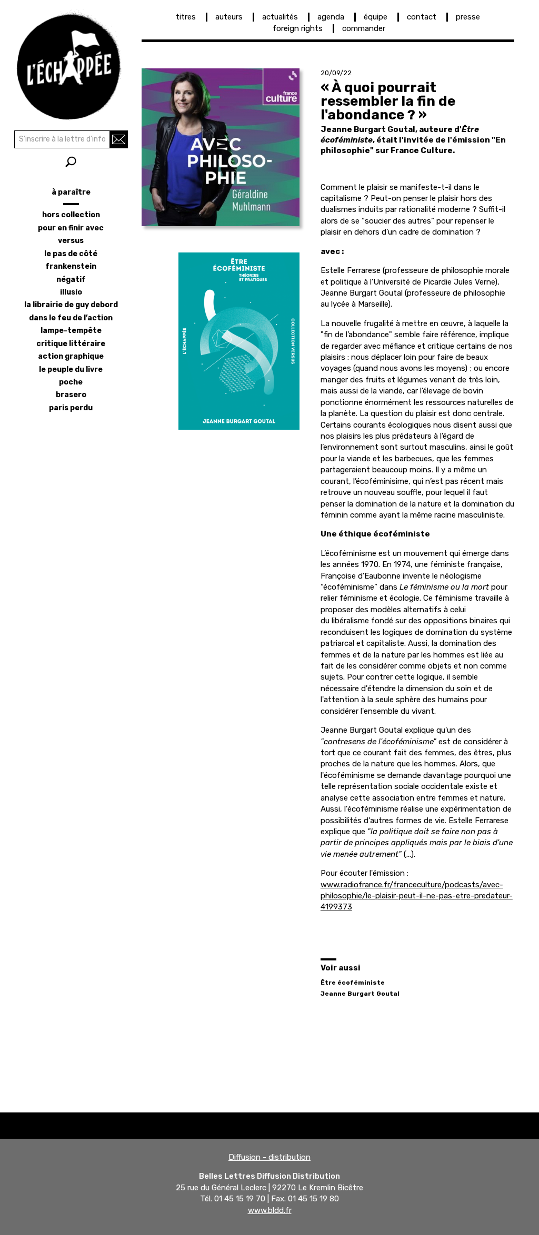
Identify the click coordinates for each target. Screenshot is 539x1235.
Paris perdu (71, 407)
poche (71, 382)
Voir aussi (341, 968)
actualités (280, 17)
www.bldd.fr (270, 1210)
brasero (71, 394)
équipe (375, 17)
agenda (330, 17)
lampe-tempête (71, 330)
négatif (71, 279)
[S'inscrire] (118, 139)
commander (363, 28)
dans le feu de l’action (71, 317)
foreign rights (298, 28)
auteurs (229, 17)
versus (71, 240)
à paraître (71, 192)
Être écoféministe (353, 982)
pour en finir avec (71, 228)
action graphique (71, 356)
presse (468, 17)
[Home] (71, 63)
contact (421, 17)
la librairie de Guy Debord (71, 304)
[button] (221, 147)
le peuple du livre (71, 369)
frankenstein (70, 266)
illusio (71, 292)
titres (186, 17)
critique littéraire (70, 343)
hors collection (71, 214)
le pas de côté (70, 253)
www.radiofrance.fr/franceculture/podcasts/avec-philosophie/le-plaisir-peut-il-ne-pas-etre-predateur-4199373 (417, 896)
